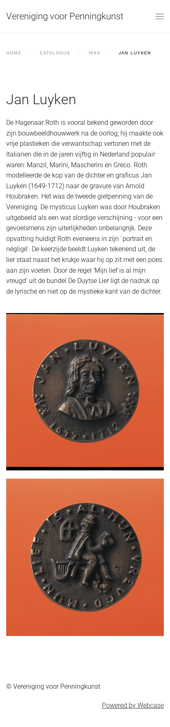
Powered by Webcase (133, 705)
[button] (160, 16)
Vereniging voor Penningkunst (64, 16)
